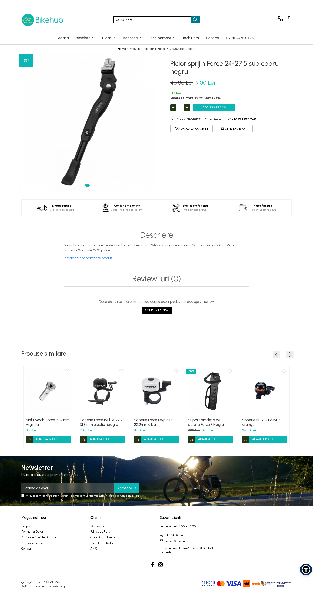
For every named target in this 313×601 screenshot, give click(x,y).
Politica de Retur (100, 531)
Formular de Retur (101, 543)
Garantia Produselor (102, 537)
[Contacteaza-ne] (279, 18)
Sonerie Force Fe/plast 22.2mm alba (153, 422)
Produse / (135, 49)
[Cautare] (195, 19)
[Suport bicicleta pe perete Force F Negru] (210, 390)
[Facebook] (152, 565)
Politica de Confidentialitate (123, 495)
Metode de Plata (101, 526)
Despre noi (28, 526)
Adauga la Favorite (193, 129)
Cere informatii (236, 129)
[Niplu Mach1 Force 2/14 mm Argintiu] (48, 390)
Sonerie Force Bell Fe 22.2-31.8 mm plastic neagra (102, 422)
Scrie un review (156, 310)
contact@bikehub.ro (176, 541)
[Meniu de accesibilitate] (306, 569)
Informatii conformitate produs (88, 258)
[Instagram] (160, 565)
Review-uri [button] (156, 278)
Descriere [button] (156, 235)
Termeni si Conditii (33, 531)
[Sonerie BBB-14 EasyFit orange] (264, 390)
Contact (26, 548)
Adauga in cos (214, 107)
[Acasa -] (42, 20)
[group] (87, 122)
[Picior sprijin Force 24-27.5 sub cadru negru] (87, 122)
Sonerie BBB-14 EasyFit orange (261, 422)
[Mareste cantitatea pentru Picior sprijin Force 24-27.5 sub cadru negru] (187, 107)
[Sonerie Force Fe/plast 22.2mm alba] (156, 390)
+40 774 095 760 (174, 535)
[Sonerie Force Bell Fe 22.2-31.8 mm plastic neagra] (102, 390)
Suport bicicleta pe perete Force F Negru (206, 422)
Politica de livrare (32, 543)
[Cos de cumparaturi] (288, 18)
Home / (123, 49)
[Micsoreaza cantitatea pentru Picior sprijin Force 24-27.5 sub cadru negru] (173, 107)
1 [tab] (87, 185)
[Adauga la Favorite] (67, 371)
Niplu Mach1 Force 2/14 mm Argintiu (48, 422)
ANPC (94, 548)
